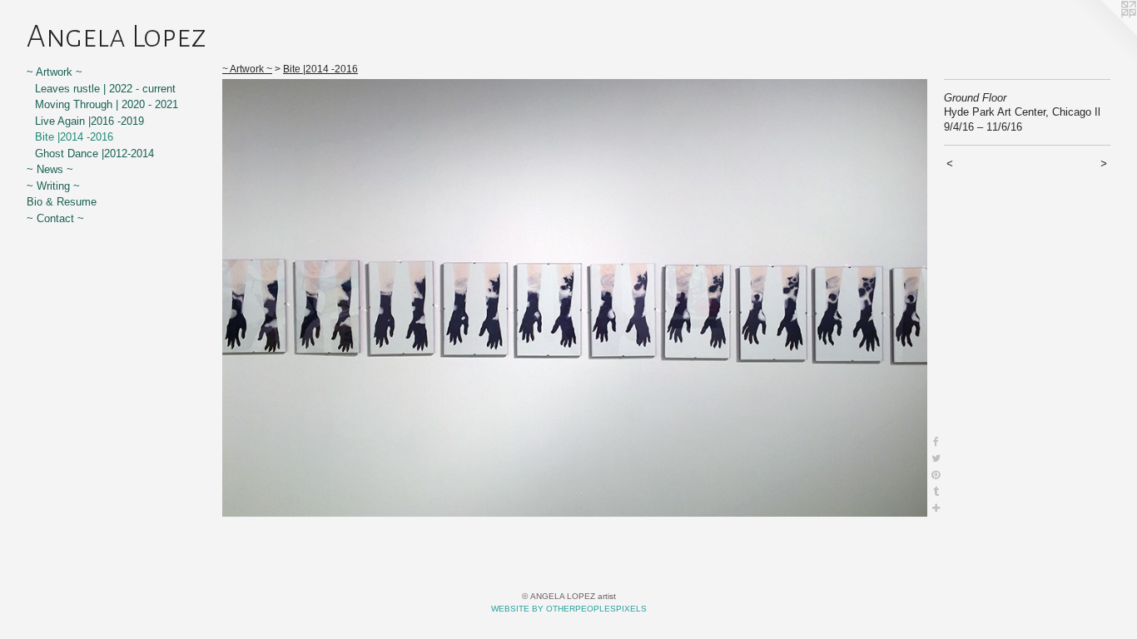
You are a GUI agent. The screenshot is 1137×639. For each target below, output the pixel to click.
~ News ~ (50, 169)
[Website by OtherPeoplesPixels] (1103, 33)
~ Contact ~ (55, 218)
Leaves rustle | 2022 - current (105, 88)
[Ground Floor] (574, 298)
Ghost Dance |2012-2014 (94, 153)
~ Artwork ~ (54, 72)
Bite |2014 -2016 (74, 137)
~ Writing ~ (53, 186)
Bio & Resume (62, 202)
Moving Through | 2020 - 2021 (106, 104)
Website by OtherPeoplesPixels (569, 608)
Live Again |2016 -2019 (89, 121)
